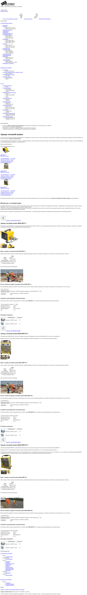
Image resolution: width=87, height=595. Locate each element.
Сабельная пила (6, 48)
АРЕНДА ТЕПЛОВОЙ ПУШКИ (13, 220)
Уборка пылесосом (7, 105)
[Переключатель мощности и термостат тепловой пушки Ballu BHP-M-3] (4, 359)
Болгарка (5, 26)
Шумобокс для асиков (8, 116)
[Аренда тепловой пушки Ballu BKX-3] (9, 242)
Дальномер (5, 69)
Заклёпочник (6, 31)
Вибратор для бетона (7, 30)
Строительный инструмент (12, 18)
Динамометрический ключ (9, 74)
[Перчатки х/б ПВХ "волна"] (3, 321)
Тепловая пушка (6, 49)
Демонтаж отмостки (7, 98)
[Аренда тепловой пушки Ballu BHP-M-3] (6, 354)
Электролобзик (6, 59)
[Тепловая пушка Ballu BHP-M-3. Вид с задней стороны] (8, 359)
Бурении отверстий (7, 85)
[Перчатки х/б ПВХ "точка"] (2, 324)
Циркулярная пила (7, 55)
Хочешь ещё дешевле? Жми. (8, 263)
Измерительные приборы (6, 67)
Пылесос (5, 43)
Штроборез (5, 56)
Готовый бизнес (47, 18)
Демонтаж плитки (7, 101)
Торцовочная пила (7, 54)
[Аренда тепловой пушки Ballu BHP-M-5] (6, 469)
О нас (4, 18)
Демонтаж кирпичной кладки (9, 92)
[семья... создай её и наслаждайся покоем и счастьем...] (13, 589)
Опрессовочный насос (8, 33)
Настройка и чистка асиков (9, 113)
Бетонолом (5, 25)
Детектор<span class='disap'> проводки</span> (13, 72)
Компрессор (5, 32)
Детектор (10, 584)
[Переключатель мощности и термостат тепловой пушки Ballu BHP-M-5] (4, 473)
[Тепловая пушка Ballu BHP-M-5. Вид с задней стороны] (8, 473)
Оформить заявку (4, 11)
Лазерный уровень (7, 76)
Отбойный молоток (7, 34)
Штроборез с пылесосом (8, 63)
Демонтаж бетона (7, 88)
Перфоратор (5, 39)
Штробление (6, 109)
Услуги (2, 83)
